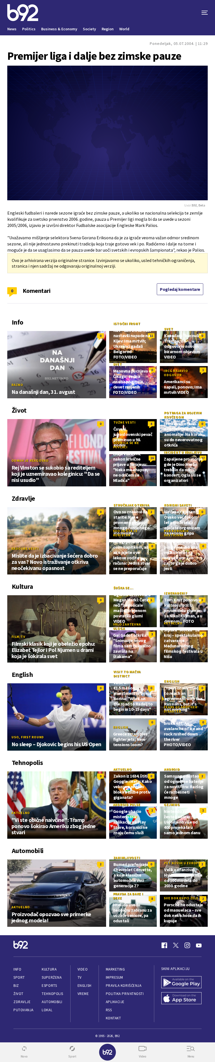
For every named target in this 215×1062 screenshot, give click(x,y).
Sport (19, 977)
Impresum (114, 977)
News (12, 28)
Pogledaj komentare (180, 289)
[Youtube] (199, 945)
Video (83, 969)
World (124, 28)
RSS (109, 1010)
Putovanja (23, 1010)
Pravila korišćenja (124, 985)
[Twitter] (176, 945)
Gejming (172, 805)
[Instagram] (187, 945)
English (171, 681)
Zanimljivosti (126, 858)
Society (89, 28)
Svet (168, 329)
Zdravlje (22, 1001)
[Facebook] (164, 945)
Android (172, 769)
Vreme (83, 993)
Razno (17, 385)
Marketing (115, 969)
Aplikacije (115, 1001)
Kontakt (113, 1018)
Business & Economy (59, 28)
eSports (49, 985)
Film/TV (18, 637)
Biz (16, 985)
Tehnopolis (52, 993)
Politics (29, 28)
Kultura (49, 969)
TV (80, 977)
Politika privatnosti (125, 993)
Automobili (52, 1001)
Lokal (47, 1010)
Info (17, 969)
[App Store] (181, 998)
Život (18, 993)
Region (108, 28)
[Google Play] (181, 982)
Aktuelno (173, 623)
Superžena (52, 977)
